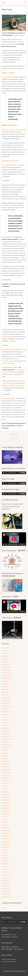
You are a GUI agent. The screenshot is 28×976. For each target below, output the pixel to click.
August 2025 (5, 681)
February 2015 (6, 883)
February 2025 (6, 697)
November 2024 (6, 706)
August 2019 (5, 863)
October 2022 (6, 775)
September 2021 (7, 811)
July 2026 (4, 650)
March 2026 (5, 661)
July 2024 (4, 717)
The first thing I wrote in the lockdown (13, 165)
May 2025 (4, 689)
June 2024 (5, 720)
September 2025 (7, 678)
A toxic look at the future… (8, 961)
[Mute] (20, 472)
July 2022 (4, 783)
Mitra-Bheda (15, 266)
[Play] (3, 472)
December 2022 (6, 769)
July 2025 (4, 684)
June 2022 (5, 786)
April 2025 (5, 692)
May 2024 (5, 722)
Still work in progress (8, 398)
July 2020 (4, 850)
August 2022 (5, 780)
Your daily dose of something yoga (12, 349)
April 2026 (5, 659)
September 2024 (7, 711)
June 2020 (5, 852)
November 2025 (6, 673)
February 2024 (6, 731)
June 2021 (5, 819)
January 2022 (6, 800)
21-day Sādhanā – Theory (8, 934)
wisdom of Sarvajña (8, 363)
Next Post (14, 439)
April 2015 (5, 877)
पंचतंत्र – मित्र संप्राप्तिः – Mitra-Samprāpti (12, 949)
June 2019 (5, 869)
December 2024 (6, 703)
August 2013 (5, 897)
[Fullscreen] (24, 544)
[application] (14, 472)
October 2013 (6, 894)
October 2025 (6, 675)
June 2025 (5, 686)
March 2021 (5, 827)
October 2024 (6, 708)
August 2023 (5, 747)
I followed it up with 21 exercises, (12, 129)
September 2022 (7, 778)
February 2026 (6, 664)
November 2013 (6, 891)
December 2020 (6, 836)
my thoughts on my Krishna (15, 385)
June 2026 (5, 653)
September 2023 (7, 744)
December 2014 (6, 888)
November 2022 (6, 772)
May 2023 (4, 755)
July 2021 (4, 816)
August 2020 (5, 847)
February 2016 (6, 874)
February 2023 (6, 764)
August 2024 (5, 714)
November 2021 (6, 805)
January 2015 (5, 886)
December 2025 (6, 670)
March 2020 (5, 861)
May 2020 (5, 855)
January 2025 (6, 700)
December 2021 (6, 803)
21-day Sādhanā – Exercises (9, 937)
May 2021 (4, 822)
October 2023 (6, 742)
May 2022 (4, 789)
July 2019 (4, 866)
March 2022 (5, 794)
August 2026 (5, 648)
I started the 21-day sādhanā (10, 77)
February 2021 (6, 830)
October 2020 (6, 841)
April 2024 (5, 725)
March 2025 (5, 695)
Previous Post (14, 434)
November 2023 (6, 739)
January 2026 (6, 667)
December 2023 (6, 736)
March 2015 (5, 880)
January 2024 (6, 733)
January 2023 (6, 767)
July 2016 (4, 872)
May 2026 (5, 656)
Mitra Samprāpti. (19, 35)
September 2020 (7, 844)
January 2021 (5, 833)
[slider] (23, 472)
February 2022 (6, 797)
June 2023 (5, 753)
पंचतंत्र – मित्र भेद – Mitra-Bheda (9, 947)
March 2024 (5, 728)
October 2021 (6, 808)
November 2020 (6, 838)
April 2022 (5, 791)
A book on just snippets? (8, 959)
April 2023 (5, 758)
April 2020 (5, 858)
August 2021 (5, 814)
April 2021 (5, 825)
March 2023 (5, 761)
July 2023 (4, 750)
